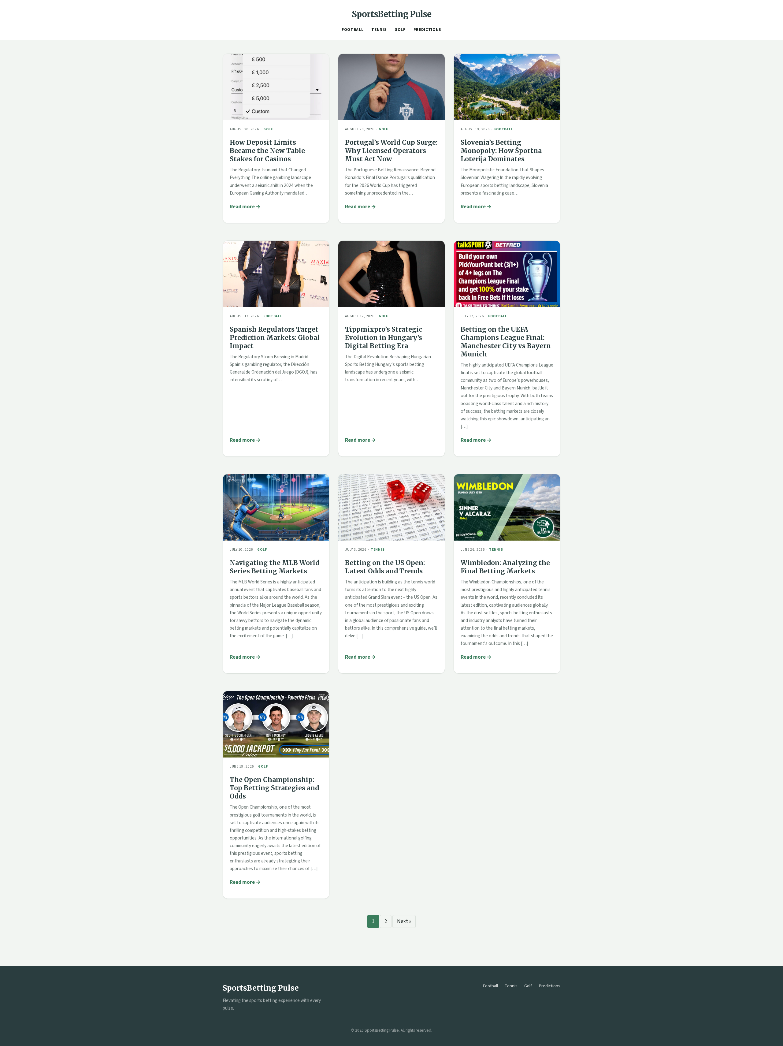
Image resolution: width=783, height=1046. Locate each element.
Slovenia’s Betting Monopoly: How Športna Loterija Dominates (501, 150)
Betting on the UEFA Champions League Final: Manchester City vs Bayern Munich (506, 341)
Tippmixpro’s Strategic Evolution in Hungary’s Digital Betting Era (383, 337)
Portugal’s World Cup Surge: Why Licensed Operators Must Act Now (391, 150)
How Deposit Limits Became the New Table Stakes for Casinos (267, 150)
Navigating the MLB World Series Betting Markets (274, 567)
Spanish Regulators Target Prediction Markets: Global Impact (275, 337)
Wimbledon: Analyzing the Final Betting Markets (505, 567)
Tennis (379, 29)
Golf (400, 29)
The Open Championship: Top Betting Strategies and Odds (274, 788)
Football (352, 29)
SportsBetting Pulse (392, 14)
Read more (242, 206)
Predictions (427, 29)
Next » (404, 921)
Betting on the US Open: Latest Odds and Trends (385, 567)
